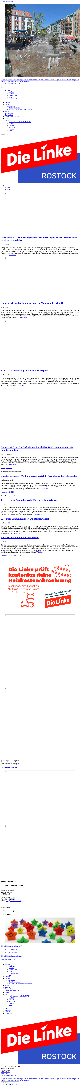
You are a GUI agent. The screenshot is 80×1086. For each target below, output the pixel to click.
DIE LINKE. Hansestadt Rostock (11, 83)
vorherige (4, 492)
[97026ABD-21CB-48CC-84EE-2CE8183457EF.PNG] (40, 757)
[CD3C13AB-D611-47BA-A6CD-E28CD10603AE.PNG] (40, 684)
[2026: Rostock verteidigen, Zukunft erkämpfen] (40, 343)
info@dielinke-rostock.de (13, 901)
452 (18, 555)
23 (11, 492)
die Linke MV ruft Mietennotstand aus (20, 109)
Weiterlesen (12, 255)
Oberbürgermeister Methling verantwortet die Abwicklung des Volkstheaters (39, 476)
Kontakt (11, 123)
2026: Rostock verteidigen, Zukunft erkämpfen (24, 370)
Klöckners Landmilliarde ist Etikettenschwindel (25, 518)
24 (13, 492)
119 (14, 555)
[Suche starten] (20, 134)
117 (10, 555)
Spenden (7, 102)
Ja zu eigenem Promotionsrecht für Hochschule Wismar (29, 500)
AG (10, 101)
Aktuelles (11, 93)
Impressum (12, 125)
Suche (10, 130)
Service (7, 120)
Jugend (7, 111)
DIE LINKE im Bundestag (9, 953)
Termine (7, 104)
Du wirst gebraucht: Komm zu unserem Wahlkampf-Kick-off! (32, 303)
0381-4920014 (5, 1073)
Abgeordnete (9, 113)
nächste (22, 555)
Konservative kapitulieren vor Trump (20, 537)
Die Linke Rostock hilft (12, 116)
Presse (7, 118)
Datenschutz (12, 127)
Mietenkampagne (10, 106)
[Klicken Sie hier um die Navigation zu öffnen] (1, 87)
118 (12, 555)
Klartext (11, 97)
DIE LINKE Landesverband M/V (11, 946)
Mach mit (11, 92)
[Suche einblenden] (1, 85)
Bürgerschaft (9, 115)
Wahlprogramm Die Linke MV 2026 (20, 122)
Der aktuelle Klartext (9, 767)
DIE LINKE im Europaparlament (11, 956)
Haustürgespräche (14, 108)
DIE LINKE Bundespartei (9, 949)
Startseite (7, 1008)
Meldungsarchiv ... (6, 468)
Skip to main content (7, 1)
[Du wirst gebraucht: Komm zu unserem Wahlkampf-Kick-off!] (40, 278)
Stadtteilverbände (14, 99)
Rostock (7, 90)
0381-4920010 (5, 1072)
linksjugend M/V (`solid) (8, 959)
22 (10, 492)
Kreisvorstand (13, 95)
